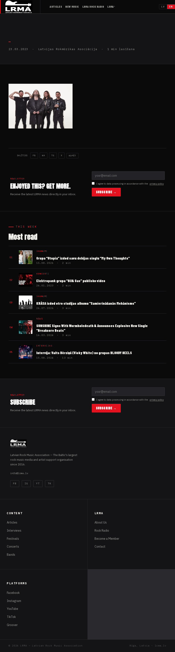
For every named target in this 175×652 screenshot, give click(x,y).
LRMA (110, 6)
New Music (72, 6)
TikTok (11, 617)
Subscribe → (106, 192)
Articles (56, 6)
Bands (11, 555)
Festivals (13, 539)
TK (49, 483)
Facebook (13, 593)
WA (43, 155)
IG (26, 483)
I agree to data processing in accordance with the (130, 183)
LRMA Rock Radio (93, 6)
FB (34, 155)
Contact (100, 546)
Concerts (13, 546)
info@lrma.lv (19, 473)
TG (52, 155)
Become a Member (107, 539)
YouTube (12, 609)
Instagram (14, 601)
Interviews (14, 530)
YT (37, 483)
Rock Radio (102, 530)
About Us (101, 522)
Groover (12, 625)
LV (163, 6)
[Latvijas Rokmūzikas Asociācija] (22, 6)
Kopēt (72, 155)
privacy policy (157, 183)
